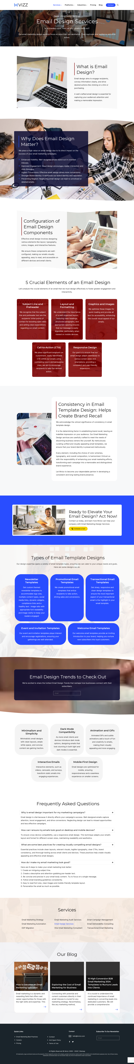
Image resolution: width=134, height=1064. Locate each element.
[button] (117, 5)
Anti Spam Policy (55, 1040)
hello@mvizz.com (79, 1036)
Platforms (69, 5)
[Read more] (44, 1006)
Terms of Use (53, 1043)
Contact (111, 5)
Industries (81, 5)
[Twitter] (73, 1041)
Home (56, 16)
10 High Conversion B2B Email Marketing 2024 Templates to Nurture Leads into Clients (103, 983)
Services (56, 5)
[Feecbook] (69, 1041)
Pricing (93, 5)
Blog (101, 5)
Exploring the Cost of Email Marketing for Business (66, 986)
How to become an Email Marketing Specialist (29, 986)
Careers (19, 1040)
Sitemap (82, 1051)
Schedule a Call (79, 529)
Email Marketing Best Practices (27, 1037)
